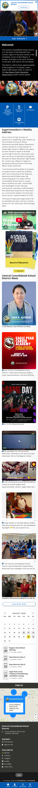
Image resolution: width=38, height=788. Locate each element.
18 (14, 632)
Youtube (6, 761)
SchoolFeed (31, 780)
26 (19, 637)
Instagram (7, 758)
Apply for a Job (8, 745)
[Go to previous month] (5, 613)
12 (19, 628)
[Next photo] (6, 520)
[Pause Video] (36, 33)
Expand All (20, 271)
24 (9, 637)
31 (9, 641)
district (6, 739)
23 (5, 637)
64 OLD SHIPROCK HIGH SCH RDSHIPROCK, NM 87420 (15, 732)
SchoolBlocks (22, 780)
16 (5, 632)
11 (14, 628)
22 (33, 632)
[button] (25, 694)
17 (9, 632)
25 (14, 637)
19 (19, 632)
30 (5, 641)
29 (33, 637)
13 (23, 628)
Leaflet (22, 721)
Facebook (7, 755)
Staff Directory (8, 742)
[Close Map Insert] (32, 697)
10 (9, 628)
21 (28, 632)
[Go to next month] (33, 613)
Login (19, 775)
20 (23, 632)
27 (23, 637)
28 (28, 637)
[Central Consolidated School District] (3, 370)
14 (28, 628)
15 (33, 628)
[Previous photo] (3, 520)
